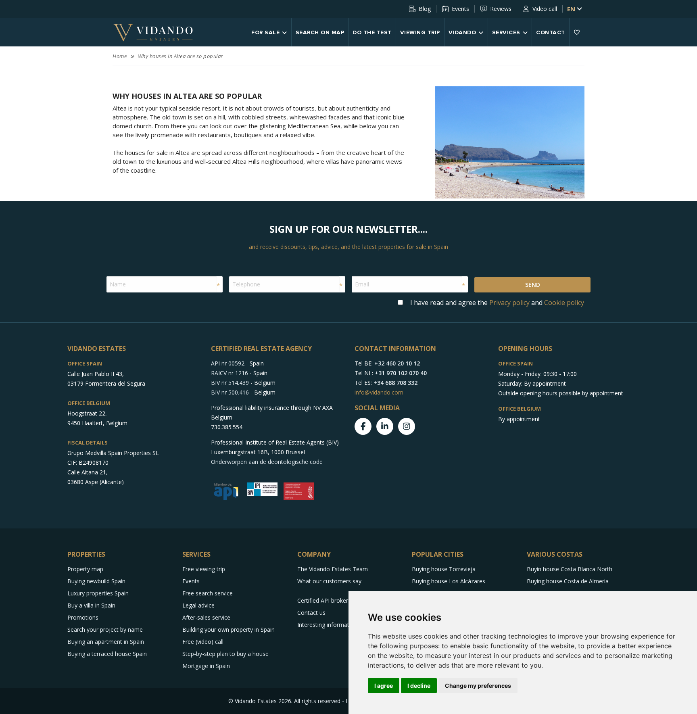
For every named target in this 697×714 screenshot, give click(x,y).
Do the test (372, 32)
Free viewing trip (203, 569)
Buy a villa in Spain (91, 605)
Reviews (500, 9)
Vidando (462, 32)
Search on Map (320, 32)
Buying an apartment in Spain (105, 641)
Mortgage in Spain (206, 666)
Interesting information (327, 624)
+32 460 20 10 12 (397, 363)
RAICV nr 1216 (229, 373)
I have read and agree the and (497, 302)
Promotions (82, 617)
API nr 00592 (227, 363)
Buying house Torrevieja (444, 569)
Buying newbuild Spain (96, 581)
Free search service (207, 593)
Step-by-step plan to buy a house (225, 654)
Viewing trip (420, 32)
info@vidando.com (379, 392)
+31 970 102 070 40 (401, 373)
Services (506, 32)
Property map (85, 569)
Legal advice (198, 605)
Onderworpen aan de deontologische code (267, 462)
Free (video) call (202, 641)
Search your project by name (105, 629)
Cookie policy (564, 302)
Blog (425, 9)
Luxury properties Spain (98, 593)
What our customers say (329, 581)
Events (460, 9)
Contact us (311, 612)
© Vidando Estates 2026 (259, 701)
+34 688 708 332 (395, 382)
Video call (544, 9)
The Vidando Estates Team (332, 569)
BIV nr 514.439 (230, 382)
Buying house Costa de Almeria (568, 581)
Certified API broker (322, 600)
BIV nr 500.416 (230, 392)
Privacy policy (509, 302)
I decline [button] (418, 685)
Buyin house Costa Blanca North (569, 569)
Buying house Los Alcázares (448, 581)
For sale (265, 32)
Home (120, 56)
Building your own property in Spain (228, 629)
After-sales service (206, 617)
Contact (550, 32)
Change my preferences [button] (478, 685)
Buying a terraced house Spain (107, 654)
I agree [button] (383, 685)
